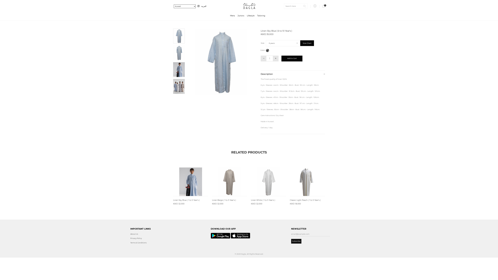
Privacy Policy (136, 238)
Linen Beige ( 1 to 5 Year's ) (224, 200)
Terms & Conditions (138, 243)
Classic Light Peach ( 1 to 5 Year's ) (305, 200)
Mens (232, 16)
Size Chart (307, 43)
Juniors (241, 16)
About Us (134, 234)
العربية (203, 6)
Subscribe (296, 241)
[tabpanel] (221, 62)
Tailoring (261, 16)
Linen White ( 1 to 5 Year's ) (263, 200)
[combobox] (283, 43)
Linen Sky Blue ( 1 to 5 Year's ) (186, 200)
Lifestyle (250, 16)
